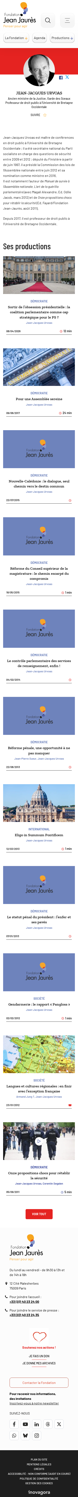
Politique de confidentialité (39, 1478)
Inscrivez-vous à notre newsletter (34, 1403)
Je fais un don (39, 1356)
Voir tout (39, 1214)
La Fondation (14, 38)
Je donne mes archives (39, 1363)
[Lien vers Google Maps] (7, 1283)
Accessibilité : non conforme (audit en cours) (39, 1473)
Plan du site (39, 1459)
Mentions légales (39, 1464)
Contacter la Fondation (39, 1383)
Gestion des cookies (39, 1483)
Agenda (39, 38)
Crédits (39, 1469)
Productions (60, 38)
